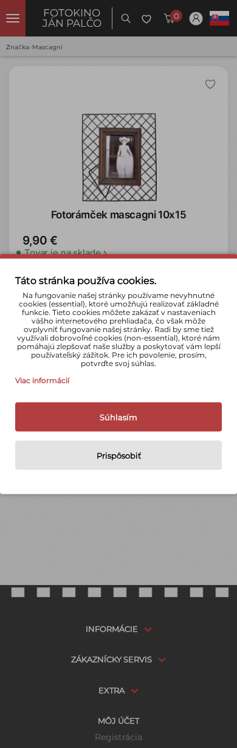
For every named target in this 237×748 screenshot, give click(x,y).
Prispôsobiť (119, 455)
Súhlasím (118, 417)
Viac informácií (42, 380)
